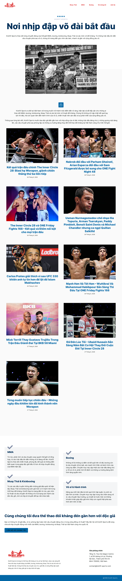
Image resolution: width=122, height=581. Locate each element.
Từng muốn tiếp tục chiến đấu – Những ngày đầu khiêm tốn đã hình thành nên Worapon (32, 403)
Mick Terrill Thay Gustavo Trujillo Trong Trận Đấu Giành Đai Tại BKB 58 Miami (32, 341)
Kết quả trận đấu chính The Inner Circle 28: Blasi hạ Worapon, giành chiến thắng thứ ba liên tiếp (32, 170)
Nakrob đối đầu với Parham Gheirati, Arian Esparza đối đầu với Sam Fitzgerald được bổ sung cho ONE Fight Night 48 (89, 166)
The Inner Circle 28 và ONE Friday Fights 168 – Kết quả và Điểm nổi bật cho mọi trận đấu (32, 229)
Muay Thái (73, 5)
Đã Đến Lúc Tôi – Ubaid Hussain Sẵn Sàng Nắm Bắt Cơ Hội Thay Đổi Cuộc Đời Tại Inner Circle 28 (89, 345)
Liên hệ (113, 5)
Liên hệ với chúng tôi (16, 530)
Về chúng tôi (102, 5)
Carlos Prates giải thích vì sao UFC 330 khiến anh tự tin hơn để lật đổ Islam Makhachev (32, 279)
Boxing (91, 5)
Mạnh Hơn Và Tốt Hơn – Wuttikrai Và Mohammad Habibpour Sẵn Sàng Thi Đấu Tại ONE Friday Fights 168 (90, 287)
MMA (83, 5)
